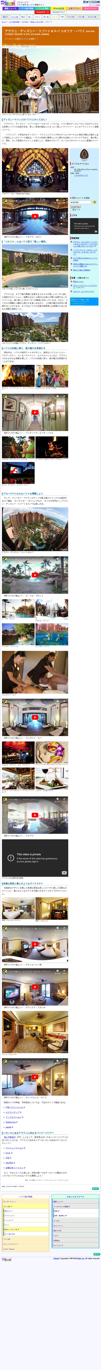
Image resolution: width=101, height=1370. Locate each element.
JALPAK (9, 1163)
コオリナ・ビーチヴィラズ (83, 291)
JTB (7, 1158)
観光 (23, 17)
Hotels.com (11, 1122)
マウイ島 (70, 17)
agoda (8, 1127)
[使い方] (94, 202)
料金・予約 (17, 44)
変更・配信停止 (59, 1215)
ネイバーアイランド (11, 1244)
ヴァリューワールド (14, 1148)
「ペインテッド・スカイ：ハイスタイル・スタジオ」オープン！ (85, 252)
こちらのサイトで (81, 175)
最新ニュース (10, 8)
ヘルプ (55, 1236)
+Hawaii (56, 1258)
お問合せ (56, 1241)
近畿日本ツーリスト (14, 1168)
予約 (62, 17)
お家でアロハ (74, 8)
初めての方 (57, 1231)
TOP (96, 1189)
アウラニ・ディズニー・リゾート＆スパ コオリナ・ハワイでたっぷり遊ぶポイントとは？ (85, 244)
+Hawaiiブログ (58, 12)
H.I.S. (8, 1153)
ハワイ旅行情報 (26, 8)
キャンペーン (90, 8)
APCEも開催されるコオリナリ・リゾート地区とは (85, 265)
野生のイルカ (78, 282)
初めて (5, 17)
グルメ (37, 17)
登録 (55, 1211)
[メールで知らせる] (98, 2)
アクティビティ (10, 1215)
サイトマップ (58, 1245)
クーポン (56, 1221)
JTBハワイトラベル (14, 1107)
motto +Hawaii (9, 1249)
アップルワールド (13, 1117)
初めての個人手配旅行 (81, 270)
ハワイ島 (80, 17)
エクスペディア (12, 1112)
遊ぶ (30, 17)
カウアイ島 (92, 17)
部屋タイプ (7, 44)
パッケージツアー (29, 44)
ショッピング (9, 1220)
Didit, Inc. (81, 1258)
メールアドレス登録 (60, 1207)
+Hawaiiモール (42, 12)
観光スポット (9, 1211)
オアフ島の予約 (10, 1234)
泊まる (54, 17)
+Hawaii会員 (58, 8)
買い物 (46, 17)
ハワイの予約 (42, 8)
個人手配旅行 (10, 1137)
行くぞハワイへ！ (10, 1202)
